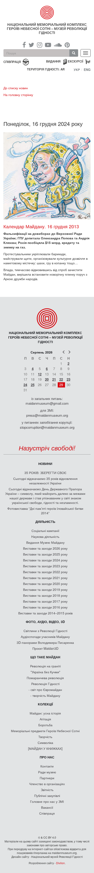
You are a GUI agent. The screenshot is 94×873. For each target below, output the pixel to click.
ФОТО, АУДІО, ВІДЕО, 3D (45, 621)
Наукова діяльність (45, 536)
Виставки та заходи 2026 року (45, 548)
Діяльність (45, 521)
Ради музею (47, 772)
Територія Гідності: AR (46, 69)
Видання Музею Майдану (45, 542)
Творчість (45, 736)
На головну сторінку (18, 94)
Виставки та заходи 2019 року (45, 589)
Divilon (60, 863)
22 (61, 379)
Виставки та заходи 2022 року (45, 572)
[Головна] (47, 12)
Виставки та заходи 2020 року (45, 583)
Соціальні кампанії (45, 530)
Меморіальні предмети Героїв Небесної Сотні (45, 731)
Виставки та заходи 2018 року (45, 595)
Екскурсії (75, 61)
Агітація (45, 719)
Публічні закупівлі (47, 795)
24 (25, 384)
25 (32, 384)
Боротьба (45, 725)
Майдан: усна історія (45, 713)
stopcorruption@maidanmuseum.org (47, 427)
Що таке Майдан (45, 657)
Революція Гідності (45, 683)
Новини (45, 463)
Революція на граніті (45, 666)
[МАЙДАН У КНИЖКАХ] (45, 748)
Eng (87, 69)
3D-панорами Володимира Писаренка (45, 642)
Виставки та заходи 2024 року (45, 560)
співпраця (12, 61)
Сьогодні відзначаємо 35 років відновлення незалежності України (45, 480)
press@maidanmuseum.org (47, 415)
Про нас (47, 757)
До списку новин (15, 88)
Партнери (47, 778)
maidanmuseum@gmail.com (47, 403)
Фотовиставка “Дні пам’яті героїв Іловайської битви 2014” (45, 510)
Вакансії (47, 807)
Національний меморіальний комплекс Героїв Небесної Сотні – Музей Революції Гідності (47, 28)
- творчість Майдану (45, 695)
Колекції (45, 704)
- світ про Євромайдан (45, 689)
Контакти (47, 766)
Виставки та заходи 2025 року (45, 554)
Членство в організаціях (47, 784)
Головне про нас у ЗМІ (47, 801)
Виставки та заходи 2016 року (45, 607)
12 (40, 374)
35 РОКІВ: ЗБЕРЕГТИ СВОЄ (45, 472)
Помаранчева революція (45, 678)
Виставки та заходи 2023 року (45, 566)
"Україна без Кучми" (45, 672)
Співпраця (47, 813)
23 (68, 379)
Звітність (47, 789)
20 (47, 379)
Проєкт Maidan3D (45, 648)
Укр (77, 69)
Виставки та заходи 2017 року (45, 601)
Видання (53, 61)
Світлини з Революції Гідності (45, 630)
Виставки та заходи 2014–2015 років (45, 613)
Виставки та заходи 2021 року (45, 577)
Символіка (45, 742)
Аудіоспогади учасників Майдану (45, 636)
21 (54, 379)
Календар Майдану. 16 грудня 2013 (41, 226)
